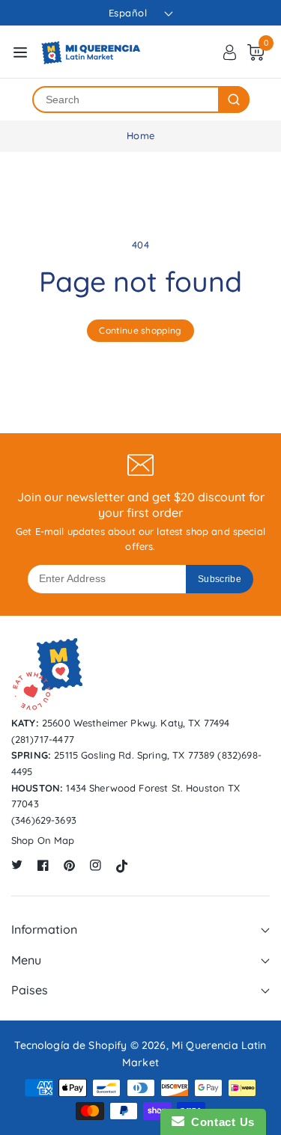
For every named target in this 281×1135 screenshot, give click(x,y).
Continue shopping (140, 330)
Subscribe (219, 579)
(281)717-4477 (42, 739)
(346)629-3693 (43, 820)
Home (140, 135)
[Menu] (20, 52)
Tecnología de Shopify (70, 1045)
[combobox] (125, 99)
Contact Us (219, 1122)
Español (128, 13)
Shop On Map (43, 840)
